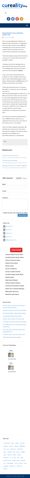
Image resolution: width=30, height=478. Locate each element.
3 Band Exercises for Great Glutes (12, 337)
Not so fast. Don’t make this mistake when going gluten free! (14, 330)
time (5, 463)
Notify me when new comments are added (15, 213)
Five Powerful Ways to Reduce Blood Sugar (14, 313)
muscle (17, 452)
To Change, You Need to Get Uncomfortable (14, 322)
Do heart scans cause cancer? (10, 155)
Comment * (5, 198)
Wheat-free (19, 466)
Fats (5, 449)
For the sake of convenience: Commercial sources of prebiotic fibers (14, 306)
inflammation (20, 449)
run (10, 457)
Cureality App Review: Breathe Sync (12, 316)
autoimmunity (7, 443)
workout (5, 469)
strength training (16, 460)
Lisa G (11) (9, 236)
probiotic (14, 455)
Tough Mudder (10, 463)
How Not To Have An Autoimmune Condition (14, 310)
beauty (12, 443)
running (14, 457)
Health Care (13, 449)
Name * (4, 184)
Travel (25, 463)
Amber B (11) (9, 226)
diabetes (16, 446)
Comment (18, 178)
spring (21, 457)
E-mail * (4, 191)
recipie (19, 455)
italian (5, 452)
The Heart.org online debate (9, 160)
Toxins (16, 463)
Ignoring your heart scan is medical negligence (14, 165)
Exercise (22, 446)
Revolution (6, 457)
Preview (24, 178)
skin (18, 457)
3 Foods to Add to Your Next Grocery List (14, 334)
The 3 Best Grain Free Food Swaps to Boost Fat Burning (14, 325)
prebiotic (9, 455)
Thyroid (23, 460)
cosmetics (22, 443)
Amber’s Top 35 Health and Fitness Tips (13, 319)
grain (8, 449)
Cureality (6, 446)
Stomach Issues (7, 460)
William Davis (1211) (11, 240)
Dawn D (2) (9, 233)
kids (14, 452)
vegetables (6, 466)
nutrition (23, 452)
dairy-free (11, 446)
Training (20, 463)
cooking (17, 443)
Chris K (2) (9, 230)
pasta (5, 455)
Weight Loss (13, 466)
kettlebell (10, 452)
